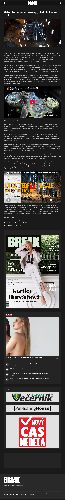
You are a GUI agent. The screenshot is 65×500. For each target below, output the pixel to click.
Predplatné (32, 494)
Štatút (26, 494)
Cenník (12, 494)
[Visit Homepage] (32, 3)
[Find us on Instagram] (46, 494)
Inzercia (6, 494)
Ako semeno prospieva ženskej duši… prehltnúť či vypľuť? (23, 364)
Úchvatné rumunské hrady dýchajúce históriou (17, 221)
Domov (5, 7)
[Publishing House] (32, 408)
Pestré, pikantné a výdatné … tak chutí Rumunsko (18, 223)
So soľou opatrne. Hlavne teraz (12, 225)
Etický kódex (19, 494)
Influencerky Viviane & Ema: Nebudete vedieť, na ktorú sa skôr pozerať (24, 357)
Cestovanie (10, 7)
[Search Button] (60, 3)
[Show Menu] (4, 3)
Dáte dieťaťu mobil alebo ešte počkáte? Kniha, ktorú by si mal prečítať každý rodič (29, 378)
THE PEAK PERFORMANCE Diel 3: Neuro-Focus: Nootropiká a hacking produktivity (30, 373)
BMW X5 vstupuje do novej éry (17, 368)
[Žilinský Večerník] (32, 397)
